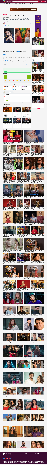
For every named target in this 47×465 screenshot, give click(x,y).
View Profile (6, 23)
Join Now (5, 71)
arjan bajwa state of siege (18, 102)
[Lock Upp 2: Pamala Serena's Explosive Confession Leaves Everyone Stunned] (17, 109)
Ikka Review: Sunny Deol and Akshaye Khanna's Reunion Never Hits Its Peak (7, 124)
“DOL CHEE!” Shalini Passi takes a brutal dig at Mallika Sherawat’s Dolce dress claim (38, 82)
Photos (33, 3)
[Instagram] (7, 458)
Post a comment (27, 23)
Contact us (25, 456)
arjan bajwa (5, 102)
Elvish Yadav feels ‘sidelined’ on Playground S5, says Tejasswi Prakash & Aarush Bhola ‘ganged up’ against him (38, 47)
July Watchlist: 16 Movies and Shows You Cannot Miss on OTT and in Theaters (26, 124)
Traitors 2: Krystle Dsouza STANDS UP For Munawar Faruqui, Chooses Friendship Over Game (38, 58)
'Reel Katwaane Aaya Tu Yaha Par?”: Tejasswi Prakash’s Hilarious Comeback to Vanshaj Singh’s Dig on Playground (37, 70)
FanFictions (21, 3)
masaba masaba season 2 (7, 104)
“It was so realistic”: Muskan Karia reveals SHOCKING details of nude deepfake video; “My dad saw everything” (37, 93)
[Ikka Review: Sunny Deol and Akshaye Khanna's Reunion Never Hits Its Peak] (7, 120)
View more (38, 108)
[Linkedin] (10, 458)
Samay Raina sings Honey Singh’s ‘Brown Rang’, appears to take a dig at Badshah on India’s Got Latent (38, 105)
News (4, 3)
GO (38, 1)
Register (45, 1)
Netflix (4, 43)
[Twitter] (4, 458)
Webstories (25, 3)
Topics (10, 3)
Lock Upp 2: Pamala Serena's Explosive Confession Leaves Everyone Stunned (16, 114)
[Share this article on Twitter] (6, 25)
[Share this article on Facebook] (5, 25)
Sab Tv (35, 458)
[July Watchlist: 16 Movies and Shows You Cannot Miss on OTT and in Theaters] (26, 120)
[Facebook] (3, 458)
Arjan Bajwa (7, 60)
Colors (35, 456)
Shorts (16, 3)
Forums (7, 3)
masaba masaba (25, 102)
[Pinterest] (9, 458)
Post (6, 100)
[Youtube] (6, 458)
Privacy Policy (25, 459)
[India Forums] (6, 1)
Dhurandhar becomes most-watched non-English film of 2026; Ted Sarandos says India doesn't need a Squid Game (8, 114)
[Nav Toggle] (1, 1)
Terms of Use (25, 458)
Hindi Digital (5, 14)
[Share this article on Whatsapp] (8, 25)
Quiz (12, 3)
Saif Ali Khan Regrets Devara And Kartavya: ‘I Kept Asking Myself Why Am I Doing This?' (26, 114)
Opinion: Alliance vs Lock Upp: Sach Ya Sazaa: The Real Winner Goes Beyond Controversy (17, 124)
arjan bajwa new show (11, 102)
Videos (30, 3)
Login (42, 1)
